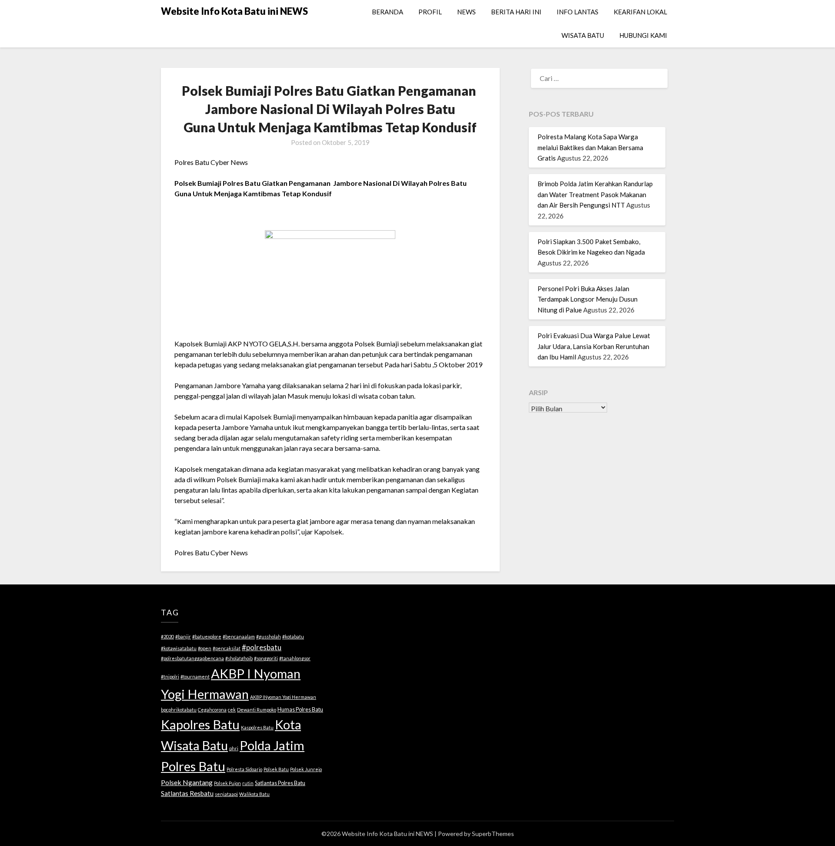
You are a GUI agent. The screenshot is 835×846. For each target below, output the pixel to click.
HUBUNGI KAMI (643, 35)
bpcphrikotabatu (179, 709)
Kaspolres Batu (257, 727)
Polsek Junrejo (306, 769)
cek (232, 709)
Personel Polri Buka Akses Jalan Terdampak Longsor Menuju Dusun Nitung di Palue (588, 299)
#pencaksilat (226, 648)
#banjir (183, 636)
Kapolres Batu (200, 724)
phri (233, 748)
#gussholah (268, 636)
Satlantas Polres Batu (280, 782)
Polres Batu (193, 766)
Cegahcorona (212, 709)
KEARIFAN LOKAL (640, 12)
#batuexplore (206, 636)
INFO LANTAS (577, 12)
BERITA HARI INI (516, 12)
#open (204, 648)
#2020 (167, 636)
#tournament (195, 676)
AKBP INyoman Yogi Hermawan (283, 697)
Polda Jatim (272, 745)
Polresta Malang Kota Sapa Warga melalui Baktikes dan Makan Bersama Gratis (590, 147)
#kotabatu (293, 636)
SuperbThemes (493, 833)
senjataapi (226, 794)
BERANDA (387, 12)
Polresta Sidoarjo (244, 769)
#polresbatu (261, 647)
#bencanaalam (239, 636)
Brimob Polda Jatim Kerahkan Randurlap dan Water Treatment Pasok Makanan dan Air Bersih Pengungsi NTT (595, 194)
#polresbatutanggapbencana (192, 658)
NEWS (466, 12)
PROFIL (430, 12)
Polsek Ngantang (187, 782)
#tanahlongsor (295, 658)
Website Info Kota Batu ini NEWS (234, 11)
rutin (248, 783)
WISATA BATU (582, 35)
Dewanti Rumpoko (256, 709)
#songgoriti (266, 658)
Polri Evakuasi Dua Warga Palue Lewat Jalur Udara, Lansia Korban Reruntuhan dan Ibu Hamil (594, 346)
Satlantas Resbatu (187, 793)
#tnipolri (170, 676)
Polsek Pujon (227, 783)
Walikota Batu (254, 794)
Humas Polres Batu (300, 709)
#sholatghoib (239, 658)
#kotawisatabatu (179, 648)
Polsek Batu (276, 769)
